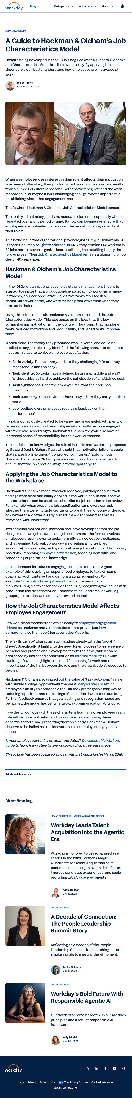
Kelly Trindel (70, 1037)
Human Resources (16, 31)
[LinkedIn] (97, 1068)
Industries (85, 6)
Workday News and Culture (89, 816)
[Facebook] (105, 1068)
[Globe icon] (122, 6)
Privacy (32, 1082)
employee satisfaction (58, 553)
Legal (21, 1082)
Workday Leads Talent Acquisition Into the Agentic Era (87, 832)
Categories (61, 6)
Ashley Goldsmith (73, 967)
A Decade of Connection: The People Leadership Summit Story (84, 924)
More (105, 6)
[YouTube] (114, 1068)
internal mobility (88, 656)
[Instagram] (123, 1068)
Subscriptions (47, 1082)
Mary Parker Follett (93, 684)
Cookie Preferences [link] (102, 1082)
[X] (88, 1068)
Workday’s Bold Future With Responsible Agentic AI (87, 997)
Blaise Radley (25, 82)
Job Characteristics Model (60, 254)
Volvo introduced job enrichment (48, 581)
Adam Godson (71, 890)
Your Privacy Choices (76, 1082)
